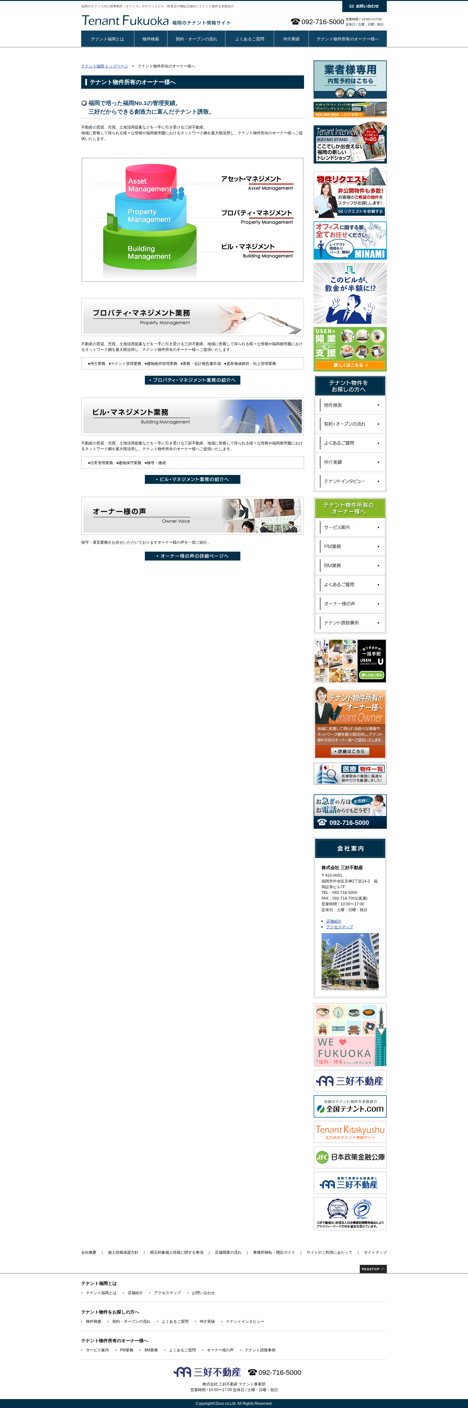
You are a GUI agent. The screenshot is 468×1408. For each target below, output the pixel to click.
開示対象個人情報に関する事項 (176, 1252)
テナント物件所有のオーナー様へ (348, 39)
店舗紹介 (334, 921)
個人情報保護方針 (123, 1252)
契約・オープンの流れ (196, 39)
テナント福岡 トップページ (104, 66)
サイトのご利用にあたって (329, 1252)
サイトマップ (375, 1252)
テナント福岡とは (107, 39)
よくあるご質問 (249, 39)
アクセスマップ (339, 927)
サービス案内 (97, 1350)
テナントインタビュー (245, 1321)
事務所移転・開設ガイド (274, 1252)
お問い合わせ (203, 1293)
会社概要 (88, 1252)
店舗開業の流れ (228, 1252)
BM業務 (151, 1350)
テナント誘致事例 (260, 1350)
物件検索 (151, 39)
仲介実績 (291, 39)
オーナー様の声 (220, 1350)
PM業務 (126, 1350)
